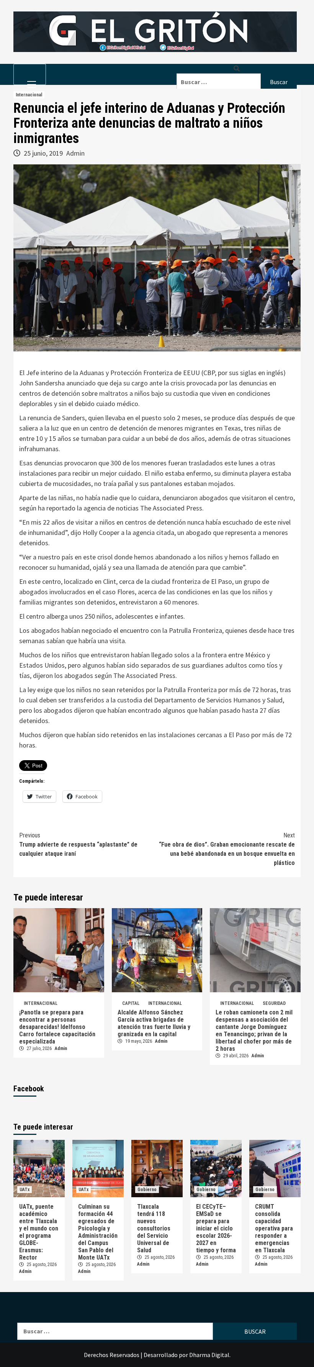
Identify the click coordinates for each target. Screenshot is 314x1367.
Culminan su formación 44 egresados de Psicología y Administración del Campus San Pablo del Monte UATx (98, 1232)
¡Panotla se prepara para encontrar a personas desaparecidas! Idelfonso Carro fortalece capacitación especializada (57, 1027)
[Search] (237, 68)
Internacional (29, 95)
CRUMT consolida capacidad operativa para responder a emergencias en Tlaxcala (274, 1228)
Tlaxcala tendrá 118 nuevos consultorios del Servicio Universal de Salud (153, 1228)
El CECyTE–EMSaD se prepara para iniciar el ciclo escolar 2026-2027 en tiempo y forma (216, 1228)
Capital (130, 1003)
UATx (24, 1189)
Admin (75, 153)
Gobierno (147, 1189)
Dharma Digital (209, 1355)
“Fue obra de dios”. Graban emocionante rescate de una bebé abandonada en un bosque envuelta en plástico (227, 849)
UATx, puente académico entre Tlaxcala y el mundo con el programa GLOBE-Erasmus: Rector (38, 1232)
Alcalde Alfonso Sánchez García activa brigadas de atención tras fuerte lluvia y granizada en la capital (154, 1023)
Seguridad (274, 1003)
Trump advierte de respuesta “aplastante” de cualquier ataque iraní (78, 844)
